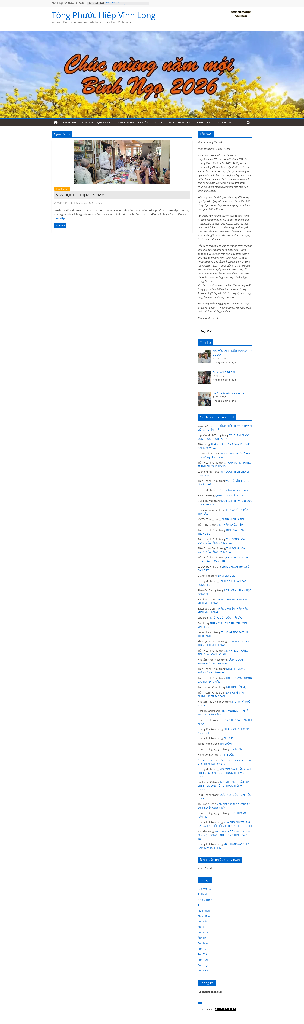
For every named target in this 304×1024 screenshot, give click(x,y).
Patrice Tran (205, 760)
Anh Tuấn (203, 954)
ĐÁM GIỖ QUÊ (226, 575)
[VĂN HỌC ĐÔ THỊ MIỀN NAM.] (122, 142)
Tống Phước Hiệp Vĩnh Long (104, 14)
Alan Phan (204, 910)
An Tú (201, 927)
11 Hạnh (203, 894)
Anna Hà (203, 970)
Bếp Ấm (198, 122)
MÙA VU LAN (113, 3)
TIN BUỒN (230, 738)
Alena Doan (204, 916)
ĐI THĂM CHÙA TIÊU (233, 519)
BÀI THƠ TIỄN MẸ (236, 687)
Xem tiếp (59, 218)
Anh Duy (203, 932)
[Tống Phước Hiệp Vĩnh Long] (55, 122)
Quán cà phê (105, 122)
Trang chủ (69, 122)
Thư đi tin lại (62, 188)
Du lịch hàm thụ (178, 122)
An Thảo (202, 921)
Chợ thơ (157, 122)
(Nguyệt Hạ (204, 888)
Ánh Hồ (202, 937)
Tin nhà (85, 122)
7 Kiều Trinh (205, 899)
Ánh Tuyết (204, 965)
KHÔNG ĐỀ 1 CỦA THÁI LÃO (226, 617)
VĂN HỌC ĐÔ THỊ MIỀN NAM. (81, 194)
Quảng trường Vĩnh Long (234, 490)
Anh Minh (203, 943)
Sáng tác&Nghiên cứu (133, 122)
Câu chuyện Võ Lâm (220, 122)
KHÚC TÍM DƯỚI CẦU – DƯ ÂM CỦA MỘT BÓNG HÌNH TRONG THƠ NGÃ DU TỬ (224, 835)
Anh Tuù (203, 959)
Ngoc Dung (97, 203)
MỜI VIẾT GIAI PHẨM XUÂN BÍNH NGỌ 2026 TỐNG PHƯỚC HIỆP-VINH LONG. (224, 772)
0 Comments (80, 203)
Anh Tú (202, 948)
